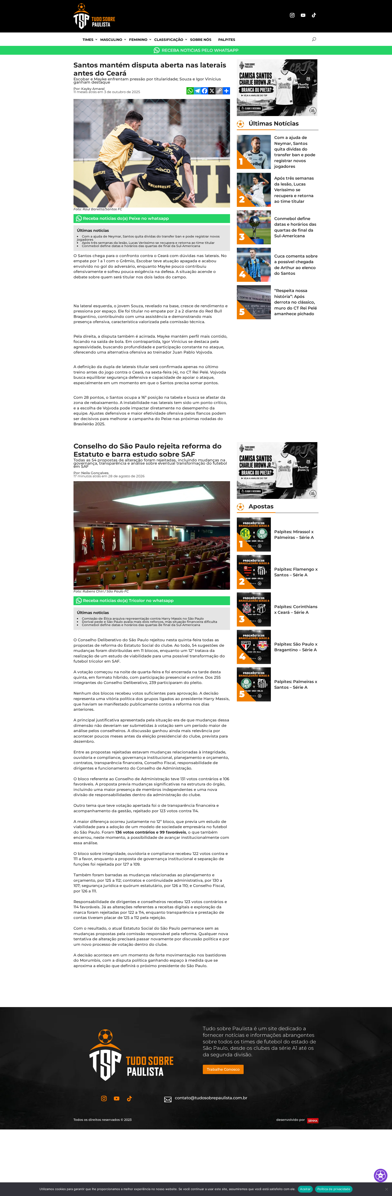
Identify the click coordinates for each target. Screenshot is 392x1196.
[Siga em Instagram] (292, 15)
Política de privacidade (333, 1189)
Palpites (226, 39)
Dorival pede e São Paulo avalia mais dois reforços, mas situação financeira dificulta (149, 622)
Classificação (168, 39)
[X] (212, 91)
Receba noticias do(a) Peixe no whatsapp (126, 218)
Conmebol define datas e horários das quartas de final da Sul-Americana (141, 246)
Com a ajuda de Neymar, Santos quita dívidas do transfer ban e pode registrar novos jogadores (148, 238)
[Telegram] (197, 91)
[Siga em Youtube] (303, 15)
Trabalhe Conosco (223, 1069)
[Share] (226, 91)
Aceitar (305, 1189)
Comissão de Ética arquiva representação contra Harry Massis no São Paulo (143, 619)
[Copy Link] (219, 91)
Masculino (111, 39)
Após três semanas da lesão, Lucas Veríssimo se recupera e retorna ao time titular (148, 243)
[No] (386, 1189)
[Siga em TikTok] (313, 15)
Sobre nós (200, 39)
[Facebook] (204, 91)
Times (88, 39)
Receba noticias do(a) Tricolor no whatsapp (128, 600)
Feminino (138, 39)
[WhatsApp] (190, 91)
